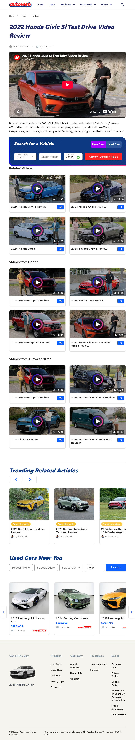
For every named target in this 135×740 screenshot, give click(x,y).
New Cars (98, 144)
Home (12, 16)
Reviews (55, 675)
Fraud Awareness (117, 707)
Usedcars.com (98, 664)
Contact (74, 678)
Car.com (94, 669)
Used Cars (114, 144)
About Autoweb (75, 666)
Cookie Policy (115, 683)
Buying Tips (57, 681)
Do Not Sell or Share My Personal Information (118, 695)
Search (116, 567)
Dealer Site (76, 672)
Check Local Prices (103, 156)
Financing (56, 687)
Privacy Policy (115, 674)
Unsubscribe (118, 714)
